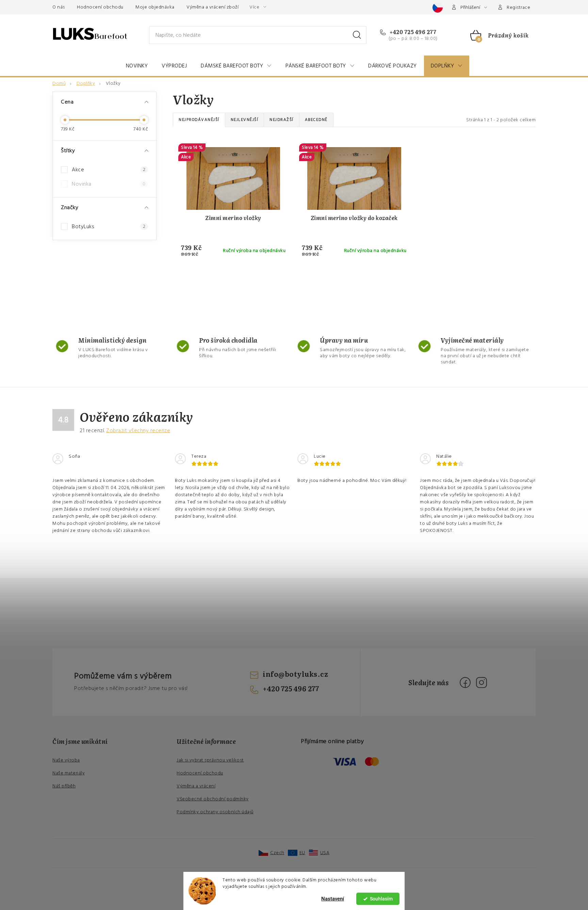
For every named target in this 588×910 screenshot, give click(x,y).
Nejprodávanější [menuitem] (199, 120)
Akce (108, 169)
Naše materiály (68, 773)
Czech (277, 852)
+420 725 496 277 (412, 31)
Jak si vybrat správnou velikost (210, 760)
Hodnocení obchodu (100, 7)
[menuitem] (137, 66)
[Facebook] (465, 682)
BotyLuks (108, 226)
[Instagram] (481, 682)
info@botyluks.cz (295, 674)
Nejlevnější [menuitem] (245, 120)
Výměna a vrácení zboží (212, 7)
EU (302, 852)
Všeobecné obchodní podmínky (213, 799)
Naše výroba (66, 760)
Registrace (518, 7)
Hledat (356, 35)
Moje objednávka (155, 7)
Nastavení (332, 899)
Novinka (108, 184)
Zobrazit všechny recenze (138, 430)
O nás (58, 7)
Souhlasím (381, 898)
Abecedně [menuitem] (316, 120)
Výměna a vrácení (196, 786)
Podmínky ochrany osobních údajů (215, 812)
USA (325, 852)
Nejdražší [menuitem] (282, 120)
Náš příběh (64, 786)
